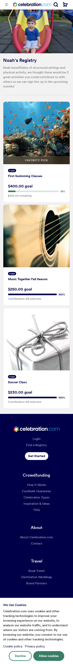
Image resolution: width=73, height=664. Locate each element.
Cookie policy (13, 646)
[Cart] (65, 4)
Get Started (36, 456)
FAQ (36, 510)
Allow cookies (49, 656)
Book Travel (36, 571)
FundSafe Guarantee (36, 491)
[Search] (56, 4)
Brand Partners (36, 583)
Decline (20, 656)
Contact (36, 543)
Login (36, 439)
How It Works (36, 485)
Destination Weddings (36, 577)
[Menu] (7, 5)
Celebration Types (36, 497)
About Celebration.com (36, 537)
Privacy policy (35, 646)
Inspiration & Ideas (37, 503)
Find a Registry (36, 445)
